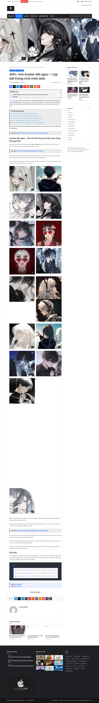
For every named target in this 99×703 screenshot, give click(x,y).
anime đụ (68, 658)
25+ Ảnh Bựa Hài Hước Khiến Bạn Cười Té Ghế (24, 113)
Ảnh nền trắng (84, 663)
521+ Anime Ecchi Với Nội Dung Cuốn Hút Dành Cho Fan (17, 636)
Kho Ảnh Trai (71, 132)
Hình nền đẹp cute (82, 661)
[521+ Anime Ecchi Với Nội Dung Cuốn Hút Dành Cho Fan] (17, 629)
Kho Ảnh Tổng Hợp (72, 130)
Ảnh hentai (77, 663)
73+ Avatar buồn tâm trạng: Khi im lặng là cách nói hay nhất (84, 97)
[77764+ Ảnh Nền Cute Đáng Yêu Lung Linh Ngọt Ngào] (58, 662)
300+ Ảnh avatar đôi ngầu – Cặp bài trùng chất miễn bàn (34, 133)
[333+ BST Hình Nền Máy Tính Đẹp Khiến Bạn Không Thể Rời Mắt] (58, 668)
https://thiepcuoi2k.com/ (73, 149)
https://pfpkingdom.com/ (79, 148)
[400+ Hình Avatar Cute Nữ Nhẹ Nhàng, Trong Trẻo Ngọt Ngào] (84, 74)
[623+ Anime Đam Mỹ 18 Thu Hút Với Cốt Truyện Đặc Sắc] (54, 629)
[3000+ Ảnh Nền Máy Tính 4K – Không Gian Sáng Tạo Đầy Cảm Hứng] (40, 668)
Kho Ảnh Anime (71, 119)
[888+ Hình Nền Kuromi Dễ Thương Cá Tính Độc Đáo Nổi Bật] (58, 657)
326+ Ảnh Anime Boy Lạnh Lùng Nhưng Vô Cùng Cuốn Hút (32, 530)
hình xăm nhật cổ (69, 663)
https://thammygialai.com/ (77, 151)
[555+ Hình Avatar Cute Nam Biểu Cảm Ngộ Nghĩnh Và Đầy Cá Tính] (72, 74)
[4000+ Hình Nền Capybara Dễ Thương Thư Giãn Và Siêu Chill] (49, 657)
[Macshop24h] (10, 8)
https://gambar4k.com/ (84, 149)
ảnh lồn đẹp (76, 668)
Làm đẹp (26, 16)
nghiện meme (70, 148)
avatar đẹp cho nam (34, 573)
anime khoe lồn (77, 656)
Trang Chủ (11, 16)
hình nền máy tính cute (85, 658)
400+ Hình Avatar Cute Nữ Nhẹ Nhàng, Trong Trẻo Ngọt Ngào (84, 80)
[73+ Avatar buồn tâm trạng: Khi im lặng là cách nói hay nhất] (84, 90)
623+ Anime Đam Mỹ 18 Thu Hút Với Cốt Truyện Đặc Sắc (53, 636)
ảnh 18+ (74, 666)
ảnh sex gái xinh (69, 671)
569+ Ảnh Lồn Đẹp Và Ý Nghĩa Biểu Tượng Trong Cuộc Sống (28, 122)
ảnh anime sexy (81, 666)
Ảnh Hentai (70, 114)
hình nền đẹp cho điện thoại (71, 661)
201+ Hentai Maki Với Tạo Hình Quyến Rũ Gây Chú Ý (35, 636)
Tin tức (52, 16)
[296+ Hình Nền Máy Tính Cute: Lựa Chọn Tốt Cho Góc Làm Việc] (49, 668)
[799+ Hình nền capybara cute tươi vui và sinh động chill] (40, 657)
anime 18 (69, 151)
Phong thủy (33, 16)
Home (11, 67)
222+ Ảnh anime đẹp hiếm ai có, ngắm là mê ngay (25, 116)
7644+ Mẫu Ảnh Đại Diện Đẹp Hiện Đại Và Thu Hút (72, 96)
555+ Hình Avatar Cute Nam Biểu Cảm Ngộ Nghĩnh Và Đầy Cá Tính (72, 80)
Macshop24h (18, 584)
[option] (49, 40)
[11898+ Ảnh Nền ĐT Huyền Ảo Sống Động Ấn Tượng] (49, 662)
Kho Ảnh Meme (71, 128)
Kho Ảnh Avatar (19, 70)
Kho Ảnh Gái (71, 126)
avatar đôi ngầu (35, 592)
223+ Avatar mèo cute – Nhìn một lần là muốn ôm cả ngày (27, 118)
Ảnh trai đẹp (68, 666)
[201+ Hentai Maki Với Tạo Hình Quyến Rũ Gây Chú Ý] (35, 629)
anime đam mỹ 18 (85, 656)
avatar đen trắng (29, 576)
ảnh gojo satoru (69, 668)
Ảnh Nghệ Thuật (43, 16)
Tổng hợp (70, 139)
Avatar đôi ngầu (13, 100)
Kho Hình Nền (71, 135)
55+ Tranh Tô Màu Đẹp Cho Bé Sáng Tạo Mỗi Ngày (26, 120)
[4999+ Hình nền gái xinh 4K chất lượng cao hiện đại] (40, 662)
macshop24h (14, 82)
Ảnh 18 (69, 112)
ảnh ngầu (83, 668)
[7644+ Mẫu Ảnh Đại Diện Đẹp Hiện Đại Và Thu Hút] (72, 90)
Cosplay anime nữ (75, 658)
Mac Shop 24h (30, 700)
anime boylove (69, 656)
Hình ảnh (18, 16)
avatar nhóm (26, 570)
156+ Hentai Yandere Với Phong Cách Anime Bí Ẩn (30, 151)
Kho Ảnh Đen (71, 123)
